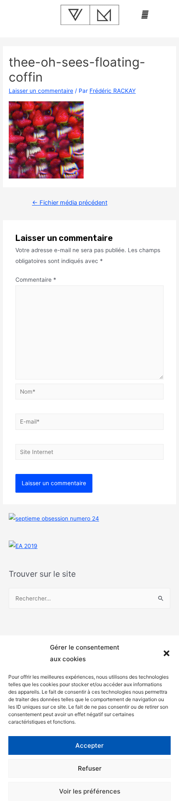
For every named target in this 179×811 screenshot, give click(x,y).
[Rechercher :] (89, 598)
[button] (166, 653)
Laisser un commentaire (41, 90)
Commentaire (35, 279)
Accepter (89, 745)
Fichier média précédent (69, 202)
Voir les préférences (89, 791)
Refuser (90, 768)
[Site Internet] (89, 453)
